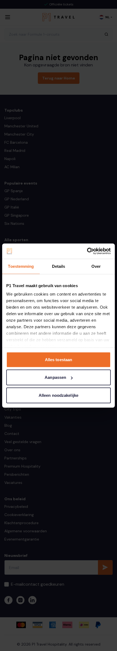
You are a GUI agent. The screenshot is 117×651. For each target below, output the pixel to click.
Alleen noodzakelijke (58, 395)
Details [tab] (58, 266)
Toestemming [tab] (21, 266)
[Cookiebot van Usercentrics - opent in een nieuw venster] (87, 251)
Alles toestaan (58, 359)
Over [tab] (96, 266)
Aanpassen (55, 377)
